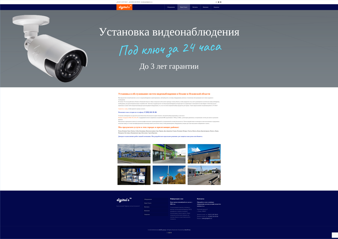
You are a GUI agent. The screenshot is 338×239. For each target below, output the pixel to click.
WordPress (187, 230)
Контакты (146, 207)
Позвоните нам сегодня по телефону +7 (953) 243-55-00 (137, 112)
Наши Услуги (147, 203)
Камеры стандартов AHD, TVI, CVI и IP (128, 117)
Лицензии (147, 214)
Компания (147, 210)
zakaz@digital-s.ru (147, 2)
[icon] (220, 2)
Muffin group (162, 230)
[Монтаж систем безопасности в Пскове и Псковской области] (124, 7)
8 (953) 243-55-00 (135, 2)
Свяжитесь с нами (123, 109)
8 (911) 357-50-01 (123, 2)
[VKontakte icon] (218, 2)
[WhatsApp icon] (216, 2)
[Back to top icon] (329, 235)
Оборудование (148, 199)
